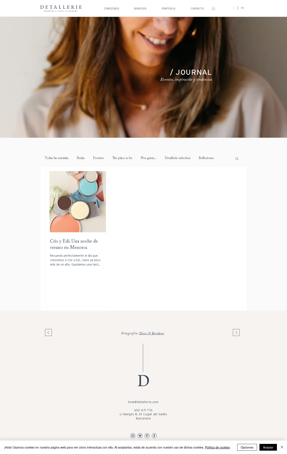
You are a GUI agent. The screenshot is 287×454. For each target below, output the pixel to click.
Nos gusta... (149, 158)
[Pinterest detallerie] (147, 435)
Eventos (98, 158)
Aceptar (268, 447)
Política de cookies (217, 447)
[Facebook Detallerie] (154, 435)
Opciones (247, 447)
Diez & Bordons (151, 333)
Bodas (81, 158)
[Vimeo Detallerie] (140, 435)
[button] (213, 8)
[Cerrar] (281, 447)
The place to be (122, 158)
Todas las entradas (56, 158)
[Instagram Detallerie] (133, 435)
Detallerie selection (177, 158)
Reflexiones (206, 158)
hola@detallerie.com (143, 402)
